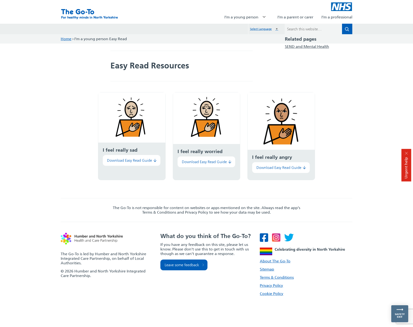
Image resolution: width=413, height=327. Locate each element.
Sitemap (267, 269)
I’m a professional (336, 17)
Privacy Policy (271, 285)
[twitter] (290, 240)
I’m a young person (241, 17)
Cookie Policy (271, 293)
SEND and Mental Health (307, 46)
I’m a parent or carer (295, 17)
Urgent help (406, 167)
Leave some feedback (182, 265)
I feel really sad (120, 150)
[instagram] (277, 240)
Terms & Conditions (277, 277)
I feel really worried (200, 151)
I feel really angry (272, 157)
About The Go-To (275, 261)
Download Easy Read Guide (129, 160)
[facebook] (265, 240)
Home (66, 39)
